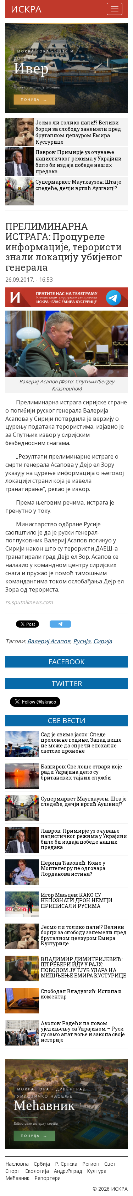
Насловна (17, 1163)
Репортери (47, 1178)
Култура (96, 1170)
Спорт (12, 1170)
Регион (90, 1163)
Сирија (102, 641)
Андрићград (68, 1170)
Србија (42, 1163)
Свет (110, 1163)
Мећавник (17, 1178)
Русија (81, 641)
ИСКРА (26, 8)
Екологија (37, 1170)
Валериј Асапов (48, 641)
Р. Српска (66, 1163)
